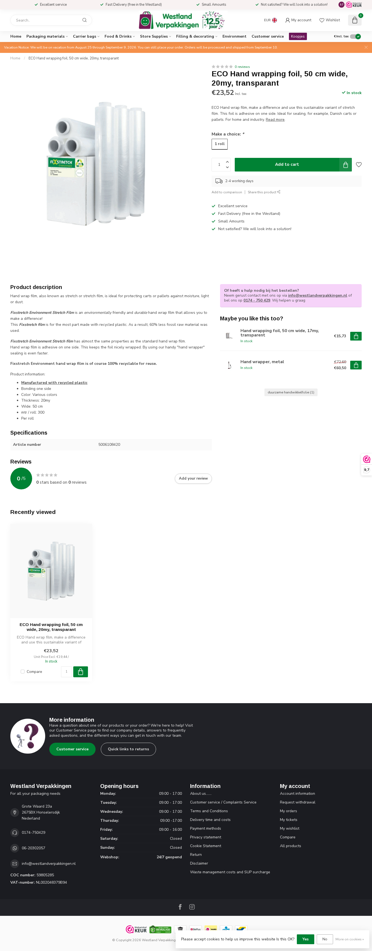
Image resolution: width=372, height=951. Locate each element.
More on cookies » (350, 939)
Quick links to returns (128, 749)
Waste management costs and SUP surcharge (230, 872)
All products (290, 845)
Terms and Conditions (209, 811)
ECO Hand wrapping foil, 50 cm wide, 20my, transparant (74, 58)
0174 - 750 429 (256, 300)
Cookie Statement (205, 845)
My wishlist (289, 828)
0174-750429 (33, 832)
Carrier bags (84, 36)
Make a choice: (228, 134)
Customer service (268, 36)
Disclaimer (199, 863)
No (324, 939)
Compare (34, 672)
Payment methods (205, 828)
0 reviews (242, 66)
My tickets (288, 819)
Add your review (193, 478)
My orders (288, 811)
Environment (234, 36)
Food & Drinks (118, 36)
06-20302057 (33, 848)
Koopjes (298, 36)
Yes (306, 939)
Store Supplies (154, 36)
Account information (297, 793)
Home (15, 36)
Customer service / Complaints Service (223, 802)
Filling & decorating (195, 36)
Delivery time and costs (210, 819)
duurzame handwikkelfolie (291, 392)
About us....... (201, 793)
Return (196, 854)
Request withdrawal (297, 802)
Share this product (262, 192)
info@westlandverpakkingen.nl (317, 295)
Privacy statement (205, 837)
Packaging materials (45, 36)
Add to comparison (227, 192)
